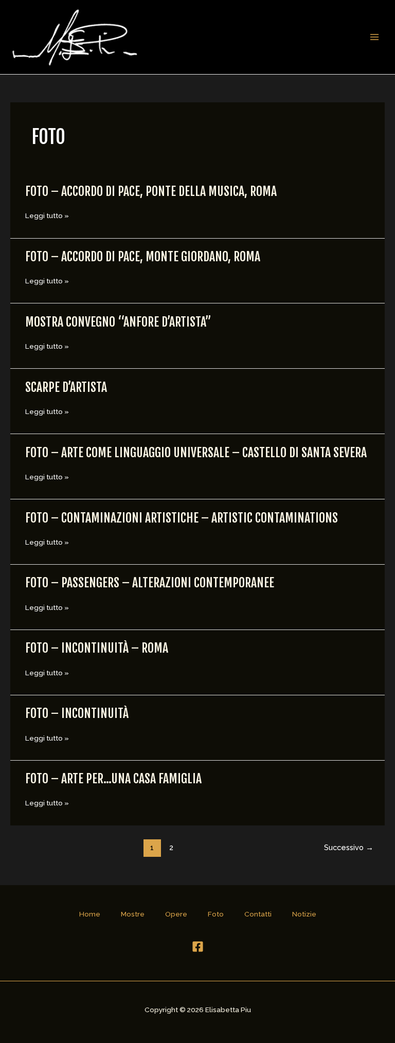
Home (89, 914)
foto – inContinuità (77, 713)
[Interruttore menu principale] (374, 37)
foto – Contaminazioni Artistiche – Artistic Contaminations (181, 518)
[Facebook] (198, 946)
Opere (176, 914)
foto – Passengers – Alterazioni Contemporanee (149, 582)
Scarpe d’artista (66, 387)
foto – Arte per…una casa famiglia (113, 778)
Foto (216, 914)
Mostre (133, 914)
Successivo (348, 847)
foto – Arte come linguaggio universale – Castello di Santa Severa (196, 452)
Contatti (258, 914)
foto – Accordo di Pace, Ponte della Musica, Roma (151, 191)
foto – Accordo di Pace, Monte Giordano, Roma (144, 256)
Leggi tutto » (47, 216)
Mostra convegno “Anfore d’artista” (118, 322)
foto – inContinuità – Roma (96, 648)
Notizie (304, 914)
